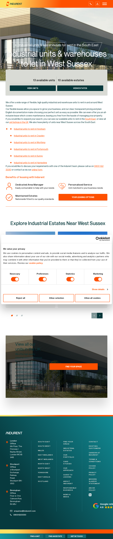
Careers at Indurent (94, 454)
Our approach (68, 469)
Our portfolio (68, 456)
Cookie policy (92, 467)
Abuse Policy (92, 489)
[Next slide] (100, 315)
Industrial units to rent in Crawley (29, 135)
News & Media (66, 496)
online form (37, 169)
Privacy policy (92, 474)
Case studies (67, 463)
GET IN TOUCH (77, 536)
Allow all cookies (92, 298)
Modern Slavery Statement (94, 481)
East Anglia (44, 477)
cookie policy (36, 263)
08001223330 (17, 515)
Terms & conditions (95, 460)
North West (44, 468)
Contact (93, 442)
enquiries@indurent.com (18, 511)
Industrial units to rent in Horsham (29, 129)
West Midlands (45, 459)
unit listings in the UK (18, 122)
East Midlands (45, 455)
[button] (12, 315)
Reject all (20, 298)
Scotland (43, 481)
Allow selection (56, 298)
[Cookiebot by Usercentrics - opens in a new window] (98, 239)
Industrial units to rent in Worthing (29, 142)
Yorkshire (43, 472)
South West (44, 446)
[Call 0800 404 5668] (91, 4)
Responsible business (69, 489)
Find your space (68, 443)
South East (90, 119)
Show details (98, 289)
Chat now (105, 536)
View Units (32, 88)
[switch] (43, 279)
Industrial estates (68, 449)
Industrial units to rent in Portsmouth (31, 149)
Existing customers (95, 447)
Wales (41, 450)
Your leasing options (83, 197)
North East (44, 464)
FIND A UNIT (35, 536)
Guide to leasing (67, 476)
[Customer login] (97, 4)
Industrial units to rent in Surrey (28, 156)
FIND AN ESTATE (55, 536)
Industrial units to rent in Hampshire (30, 162)
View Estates (80, 88)
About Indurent (68, 482)
